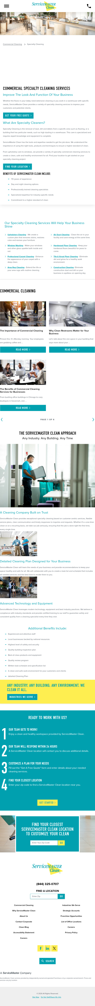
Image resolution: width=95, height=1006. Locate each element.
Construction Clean (62, 267)
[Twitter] (54, 948)
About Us (24, 916)
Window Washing (15, 245)
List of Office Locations (71, 921)
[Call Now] (89, 6)
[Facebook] (40, 948)
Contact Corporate (24, 921)
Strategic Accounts (71, 910)
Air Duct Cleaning (62, 234)
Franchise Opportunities (71, 916)
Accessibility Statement (23, 932)
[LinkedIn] (47, 948)
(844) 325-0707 (47, 884)
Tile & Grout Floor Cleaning (66, 256)
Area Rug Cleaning (16, 267)
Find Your (16, 166)
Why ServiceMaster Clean (23, 910)
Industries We (21, 697)
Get (46, 802)
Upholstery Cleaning (17, 234)
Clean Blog (24, 927)
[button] (6, 6)
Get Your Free (17, 115)
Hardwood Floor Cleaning (65, 245)
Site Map (35, 997)
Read (22, 349)
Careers (71, 927)
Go (61, 842)
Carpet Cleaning (26, 256)
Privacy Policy (71, 932)
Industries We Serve (71, 905)
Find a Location (47, 891)
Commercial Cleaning (12, 44)
